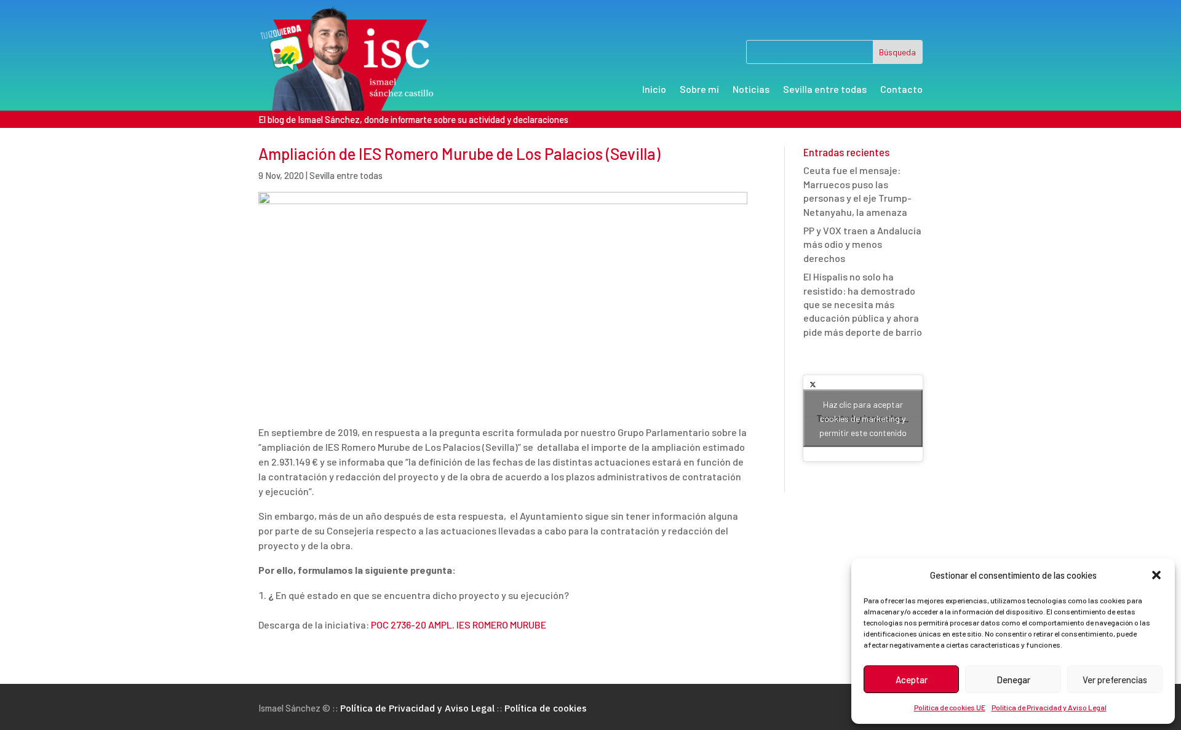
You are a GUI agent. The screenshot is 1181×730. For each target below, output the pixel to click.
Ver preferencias (1115, 679)
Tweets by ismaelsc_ (862, 418)
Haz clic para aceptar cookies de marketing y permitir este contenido (863, 418)
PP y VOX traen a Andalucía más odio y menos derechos (862, 244)
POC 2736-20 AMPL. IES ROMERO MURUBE (458, 624)
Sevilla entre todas (825, 90)
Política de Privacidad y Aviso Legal (1049, 707)
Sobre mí (699, 90)
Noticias (751, 90)
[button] (1156, 575)
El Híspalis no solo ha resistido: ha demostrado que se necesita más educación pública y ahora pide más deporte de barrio (862, 304)
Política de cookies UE (949, 707)
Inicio (654, 90)
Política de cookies (545, 708)
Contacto (901, 90)
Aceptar (912, 679)
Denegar (1013, 679)
